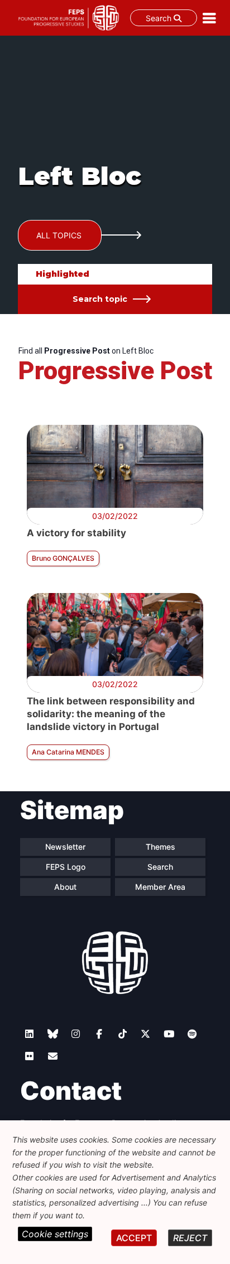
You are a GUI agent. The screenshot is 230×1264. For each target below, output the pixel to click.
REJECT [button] (190, 1237)
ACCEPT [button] (134, 1237)
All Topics (59, 235)
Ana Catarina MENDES (68, 752)
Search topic (100, 299)
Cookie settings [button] (55, 1233)
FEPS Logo (65, 866)
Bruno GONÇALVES (63, 558)
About (65, 886)
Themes (160, 846)
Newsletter (65, 846)
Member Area (160, 886)
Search (160, 18)
